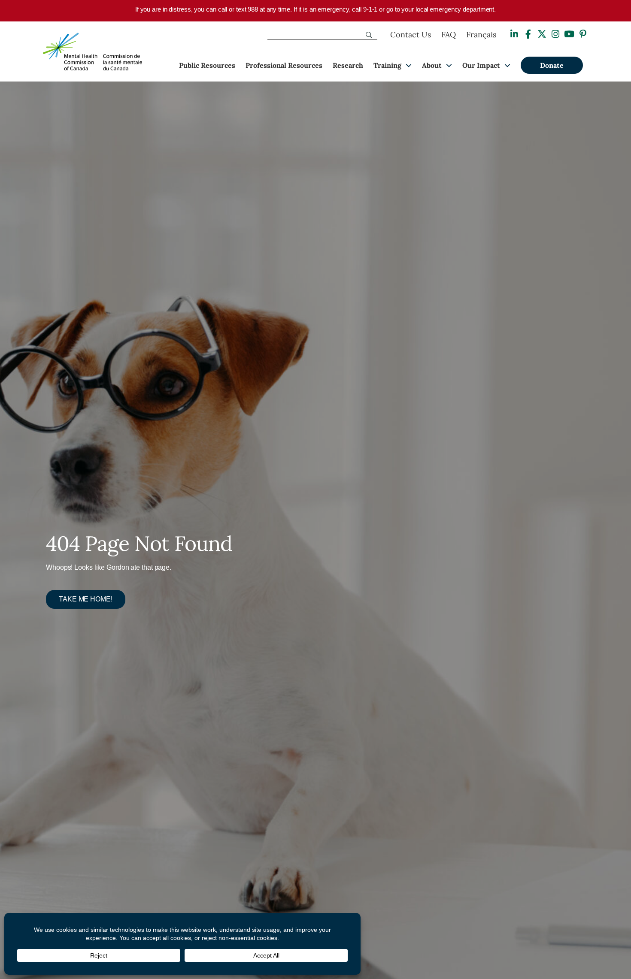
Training (387, 65)
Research (348, 65)
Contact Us (410, 34)
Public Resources (207, 65)
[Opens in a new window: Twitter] (542, 34)
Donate (552, 65)
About (432, 65)
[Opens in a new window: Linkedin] (514, 34)
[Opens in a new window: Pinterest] (583, 34)
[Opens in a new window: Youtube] (569, 34)
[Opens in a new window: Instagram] (555, 34)
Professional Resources (284, 65)
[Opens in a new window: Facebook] (528, 34)
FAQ (448, 34)
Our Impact (481, 65)
